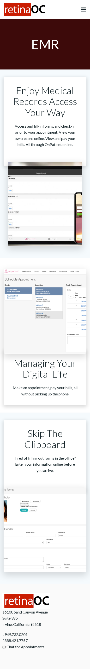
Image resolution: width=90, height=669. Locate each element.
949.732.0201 (16, 634)
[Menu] (83, 10)
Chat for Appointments (25, 646)
